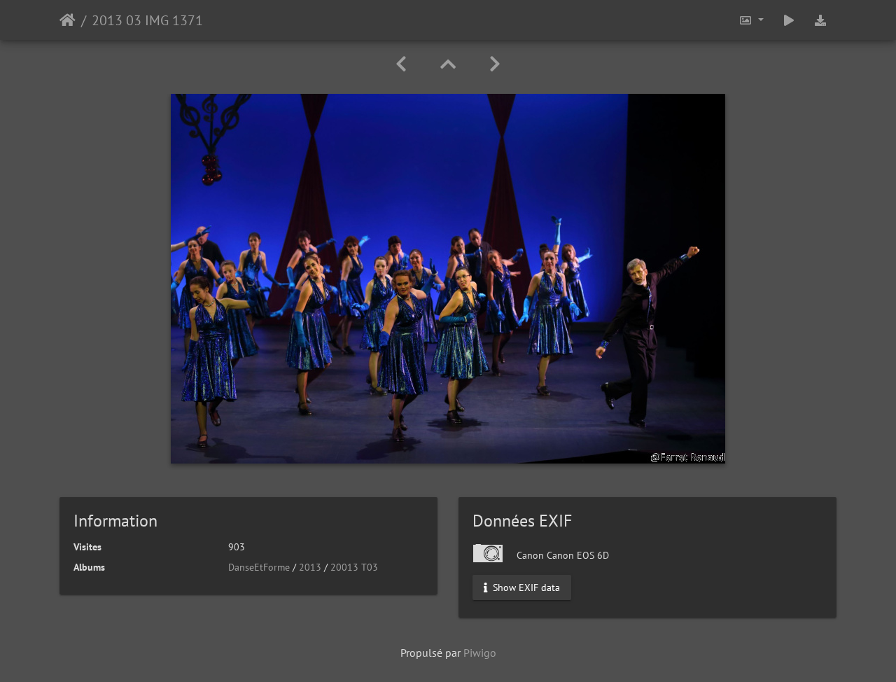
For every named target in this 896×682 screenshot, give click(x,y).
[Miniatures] (448, 64)
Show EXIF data (525, 587)
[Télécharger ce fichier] (820, 20)
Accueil (67, 20)
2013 (310, 567)
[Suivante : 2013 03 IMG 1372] (494, 64)
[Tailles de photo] (751, 20)
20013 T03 (354, 567)
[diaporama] (789, 20)
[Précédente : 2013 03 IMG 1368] (401, 64)
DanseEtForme (259, 567)
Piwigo (479, 653)
